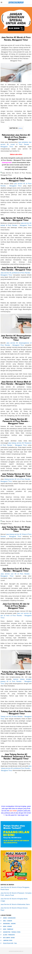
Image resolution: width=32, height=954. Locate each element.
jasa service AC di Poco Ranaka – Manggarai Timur (16, 184)
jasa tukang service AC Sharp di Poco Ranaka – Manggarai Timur (16, 535)
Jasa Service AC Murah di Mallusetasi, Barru (15, 904)
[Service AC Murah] (16, 2)
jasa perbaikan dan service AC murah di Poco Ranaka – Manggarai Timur (16, 144)
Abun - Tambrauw (8, 929)
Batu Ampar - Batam (9, 937)
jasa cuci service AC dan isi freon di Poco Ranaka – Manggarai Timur (16, 615)
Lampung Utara (7, 940)
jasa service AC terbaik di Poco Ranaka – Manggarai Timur (16, 224)
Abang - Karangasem (9, 918)
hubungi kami (7, 162)
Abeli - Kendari (7, 921)
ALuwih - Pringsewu (9, 935)
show (20, 128)
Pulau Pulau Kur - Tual (10, 943)
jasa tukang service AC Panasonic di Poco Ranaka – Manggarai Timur (16, 444)
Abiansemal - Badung (9, 923)
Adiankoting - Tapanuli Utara (11, 932)
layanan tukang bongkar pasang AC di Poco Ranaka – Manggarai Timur (16, 681)
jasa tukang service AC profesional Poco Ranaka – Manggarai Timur (16, 768)
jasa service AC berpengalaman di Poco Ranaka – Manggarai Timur (16, 344)
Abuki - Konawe (7, 926)
